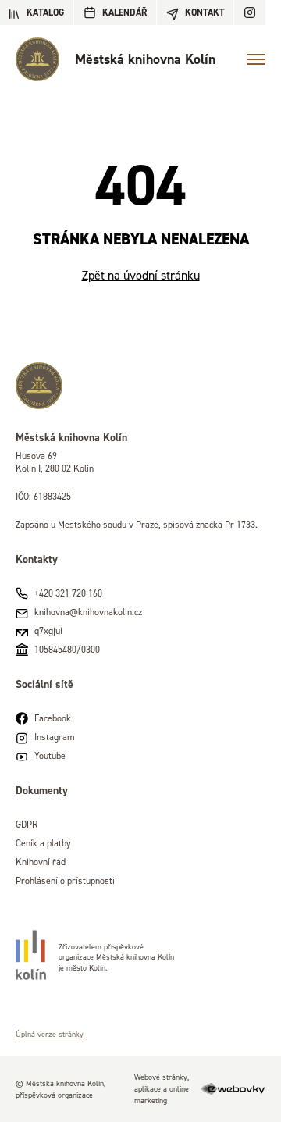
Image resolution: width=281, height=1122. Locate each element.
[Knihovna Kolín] (140, 385)
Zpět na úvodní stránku (141, 275)
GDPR (26, 824)
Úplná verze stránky (50, 1033)
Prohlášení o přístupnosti (65, 880)
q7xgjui (48, 630)
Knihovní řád (41, 861)
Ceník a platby (43, 843)
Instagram (54, 737)
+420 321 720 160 (68, 593)
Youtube (50, 755)
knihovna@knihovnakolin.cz (88, 612)
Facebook (52, 718)
